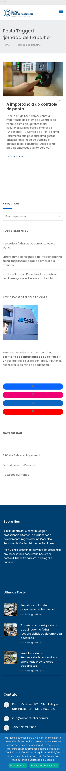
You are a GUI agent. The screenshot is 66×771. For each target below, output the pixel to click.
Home (6, 44)
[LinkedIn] (33, 403)
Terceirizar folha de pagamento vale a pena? (29, 246)
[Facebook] (33, 386)
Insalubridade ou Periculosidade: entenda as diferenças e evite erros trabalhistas (31, 276)
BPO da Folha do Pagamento (22, 455)
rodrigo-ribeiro (34, 614)
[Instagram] (33, 395)
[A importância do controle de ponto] (33, 79)
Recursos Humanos (16, 475)
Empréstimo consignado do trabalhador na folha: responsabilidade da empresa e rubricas (32, 261)
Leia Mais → (14, 156)
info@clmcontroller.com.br (30, 718)
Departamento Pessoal (19, 465)
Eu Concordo (18, 765)
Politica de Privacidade (44, 765)
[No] (61, 752)
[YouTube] (33, 412)
